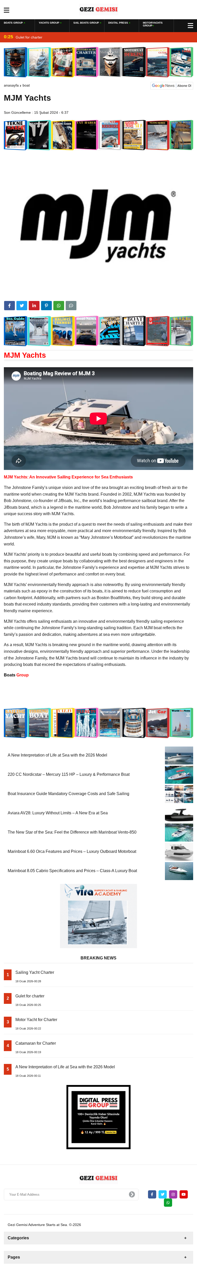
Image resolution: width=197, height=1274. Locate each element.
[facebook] (9, 305)
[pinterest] (46, 305)
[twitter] (21, 305)
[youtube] (184, 1194)
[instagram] (173, 1194)
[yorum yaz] (71, 305)
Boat (26, 85)
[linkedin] (34, 305)
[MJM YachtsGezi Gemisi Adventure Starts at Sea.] (98, 9)
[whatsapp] (168, 1202)
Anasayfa (11, 85)
